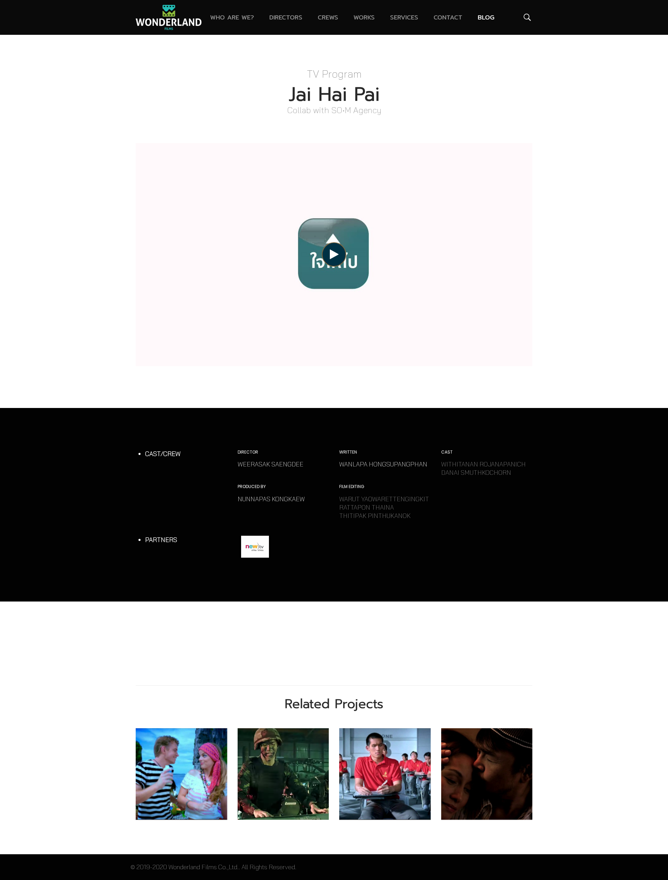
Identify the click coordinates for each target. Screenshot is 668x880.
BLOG (486, 17)
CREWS (328, 17)
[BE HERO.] (283, 774)
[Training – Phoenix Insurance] (385, 774)
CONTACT (448, 17)
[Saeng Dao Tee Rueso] (487, 774)
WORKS (364, 17)
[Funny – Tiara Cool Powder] (181, 774)
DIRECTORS (285, 17)
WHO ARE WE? (232, 17)
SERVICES (404, 17)
